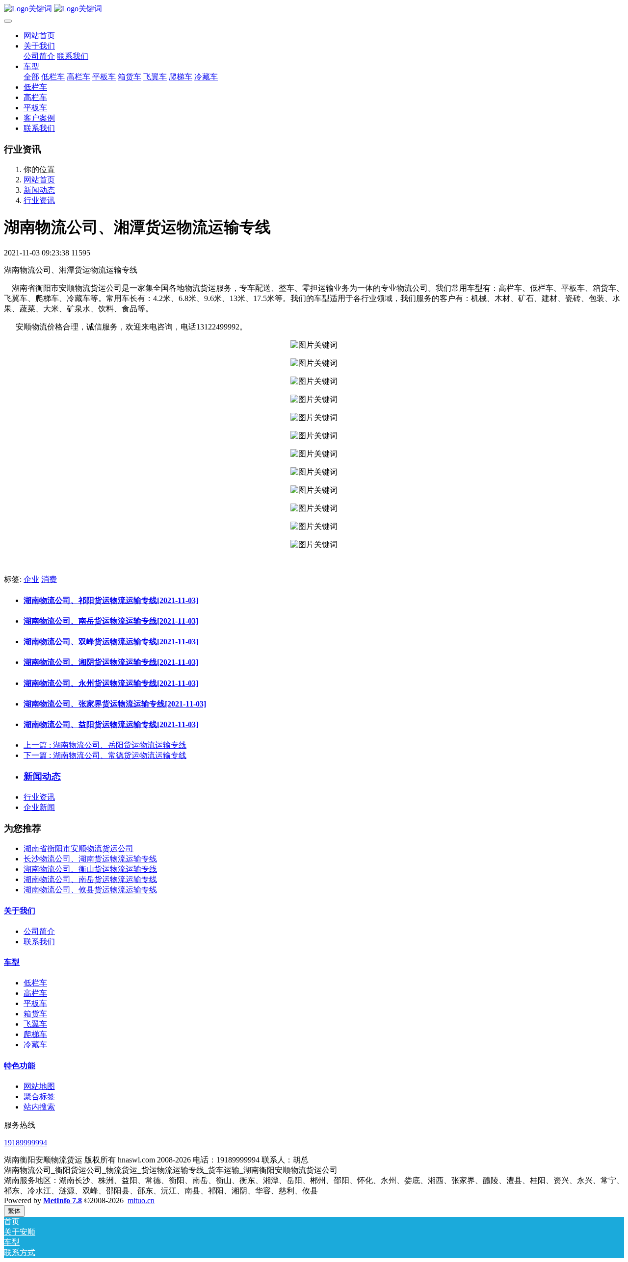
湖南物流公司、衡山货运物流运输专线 (90, 869)
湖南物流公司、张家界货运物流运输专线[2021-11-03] (115, 704)
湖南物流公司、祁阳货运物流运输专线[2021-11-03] (111, 600)
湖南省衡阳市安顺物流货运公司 (78, 848)
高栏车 (35, 993)
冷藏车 (35, 1044)
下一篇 (105, 755)
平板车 (35, 1003)
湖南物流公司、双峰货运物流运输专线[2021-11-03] (111, 641)
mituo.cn (141, 1200)
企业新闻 (39, 807)
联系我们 (39, 941)
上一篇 (105, 745)
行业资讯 (39, 200)
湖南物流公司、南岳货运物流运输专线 (90, 879)
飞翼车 (35, 1024)
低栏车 (35, 983)
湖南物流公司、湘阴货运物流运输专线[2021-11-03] (111, 662)
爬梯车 (35, 1034)
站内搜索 (39, 1107)
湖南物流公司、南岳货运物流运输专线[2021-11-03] (111, 621)
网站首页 (39, 35)
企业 (31, 579)
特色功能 (19, 1065)
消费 (49, 579)
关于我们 (19, 911)
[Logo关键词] (314, 9)
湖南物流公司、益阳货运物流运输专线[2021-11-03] (111, 724)
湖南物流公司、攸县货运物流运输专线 (90, 889)
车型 (12, 962)
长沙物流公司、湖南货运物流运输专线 (90, 859)
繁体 (14, 1210)
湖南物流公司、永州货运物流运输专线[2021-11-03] (111, 683)
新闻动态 (39, 190)
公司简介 (39, 931)
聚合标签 (39, 1096)
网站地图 (39, 1086)
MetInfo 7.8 (62, 1200)
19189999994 (25, 1142)
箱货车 (35, 1014)
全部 (31, 77)
